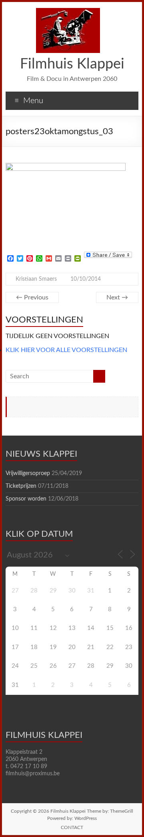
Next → (117, 297)
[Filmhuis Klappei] (68, 12)
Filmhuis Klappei (72, 64)
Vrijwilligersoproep (28, 473)
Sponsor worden (26, 499)
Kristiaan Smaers (36, 279)
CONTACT (72, 827)
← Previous (32, 297)
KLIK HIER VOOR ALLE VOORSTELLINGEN (66, 350)
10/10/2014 (85, 279)
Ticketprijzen (21, 486)
